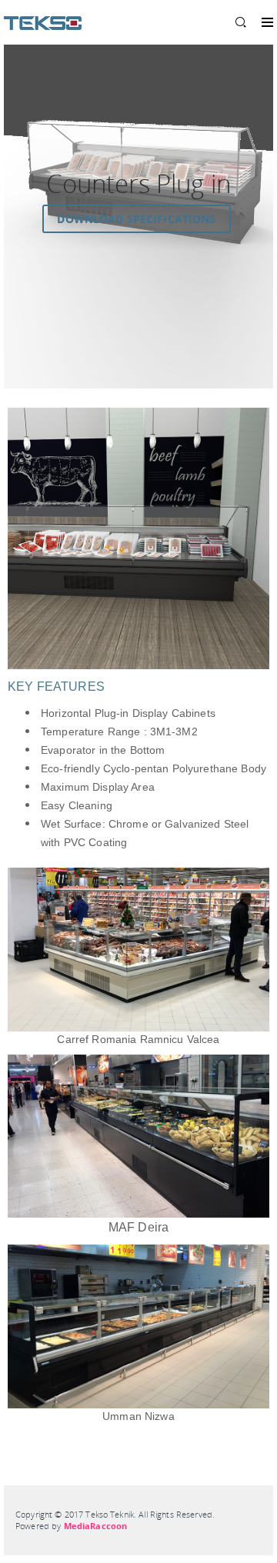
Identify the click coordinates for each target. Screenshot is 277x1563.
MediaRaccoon (96, 1525)
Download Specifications (136, 219)
